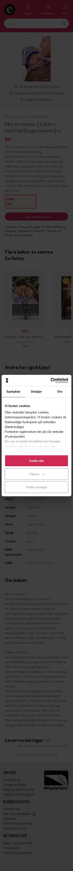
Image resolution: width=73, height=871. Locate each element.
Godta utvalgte (36, 487)
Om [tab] (59, 391)
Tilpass (34, 474)
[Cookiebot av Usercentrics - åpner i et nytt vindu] (51, 380)
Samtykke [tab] (13, 391)
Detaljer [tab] (36, 391)
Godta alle (36, 460)
